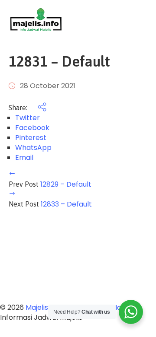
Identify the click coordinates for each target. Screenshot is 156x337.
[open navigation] (109, 19)
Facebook (32, 128)
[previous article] (12, 174)
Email (24, 157)
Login (138, 19)
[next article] (12, 194)
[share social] (37, 108)
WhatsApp (33, 148)
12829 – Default (65, 184)
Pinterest (30, 138)
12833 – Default (66, 204)
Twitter (27, 118)
